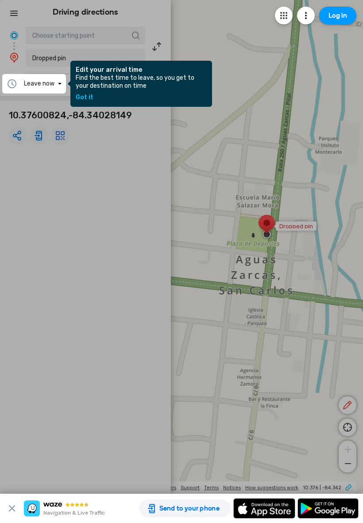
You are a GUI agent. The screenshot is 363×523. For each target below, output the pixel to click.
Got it (84, 97)
